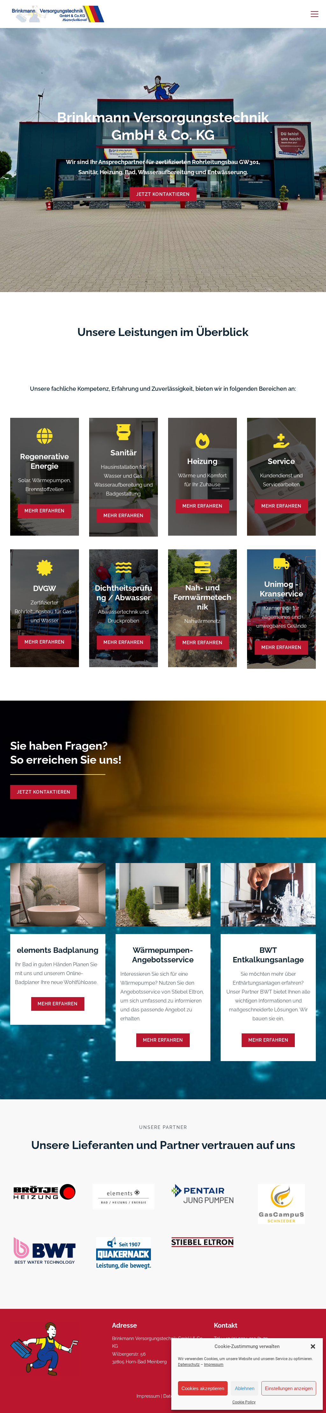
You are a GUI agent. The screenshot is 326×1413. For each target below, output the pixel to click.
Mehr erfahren (45, 510)
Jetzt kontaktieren (163, 194)
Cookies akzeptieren (202, 1388)
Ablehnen (244, 1388)
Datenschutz (189, 1364)
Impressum (213, 1364)
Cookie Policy (244, 1402)
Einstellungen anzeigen (289, 1388)
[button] (313, 1346)
